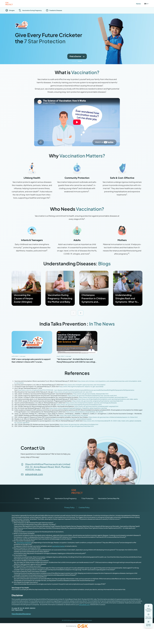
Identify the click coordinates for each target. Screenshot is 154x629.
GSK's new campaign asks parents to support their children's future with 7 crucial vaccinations (31, 362)
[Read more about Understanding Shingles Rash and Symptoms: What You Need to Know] (127, 288)
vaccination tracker (58, 546)
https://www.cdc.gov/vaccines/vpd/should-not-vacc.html (73, 392)
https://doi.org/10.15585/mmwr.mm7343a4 (74, 415)
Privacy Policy (69, 507)
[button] (80, 313)
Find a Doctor (75, 56)
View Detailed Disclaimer (21, 614)
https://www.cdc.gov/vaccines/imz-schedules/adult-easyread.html (96, 406)
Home (138, 4)
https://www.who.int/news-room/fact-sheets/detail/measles (71, 419)
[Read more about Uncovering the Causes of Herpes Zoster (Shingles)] (26, 288)
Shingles (47, 498)
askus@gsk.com (34, 474)
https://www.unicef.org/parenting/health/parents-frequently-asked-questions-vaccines (78, 408)
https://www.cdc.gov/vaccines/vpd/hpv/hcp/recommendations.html (79, 404)
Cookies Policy (84, 507)
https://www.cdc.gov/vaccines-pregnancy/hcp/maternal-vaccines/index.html (97, 401)
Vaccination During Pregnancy (66, 498)
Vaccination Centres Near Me (108, 498)
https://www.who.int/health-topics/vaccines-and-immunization (84, 385)
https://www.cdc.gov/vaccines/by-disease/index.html (90, 394)
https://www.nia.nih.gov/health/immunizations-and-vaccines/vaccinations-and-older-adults (107, 399)
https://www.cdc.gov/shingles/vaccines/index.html (77, 426)
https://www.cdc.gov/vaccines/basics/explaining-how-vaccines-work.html (92, 395)
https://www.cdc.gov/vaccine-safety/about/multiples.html (79, 424)
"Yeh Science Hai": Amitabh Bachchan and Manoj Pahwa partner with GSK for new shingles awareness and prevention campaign (77, 362)
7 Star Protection (87, 498)
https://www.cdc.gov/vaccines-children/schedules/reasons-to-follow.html (113, 417)
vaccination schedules (24, 542)
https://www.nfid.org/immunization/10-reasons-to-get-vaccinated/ (81, 386)
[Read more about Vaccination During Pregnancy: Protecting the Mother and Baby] (60, 288)
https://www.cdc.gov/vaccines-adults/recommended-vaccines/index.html (102, 397)
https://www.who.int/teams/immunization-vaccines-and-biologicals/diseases (91, 403)
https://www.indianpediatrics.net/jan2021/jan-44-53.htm (84, 412)
